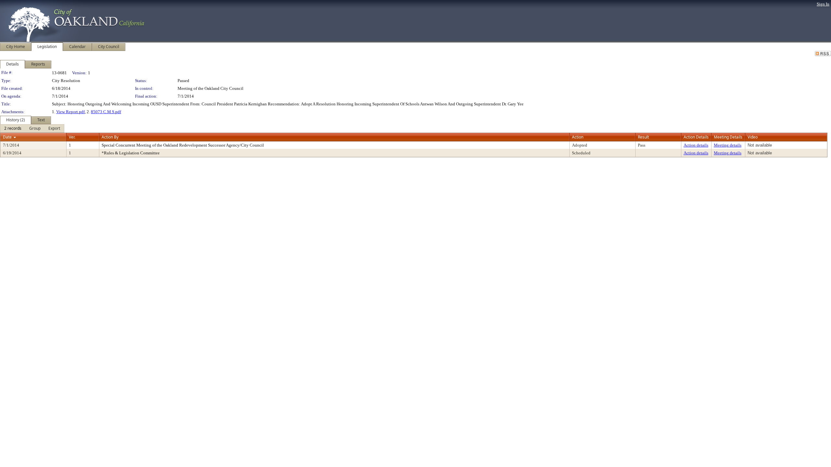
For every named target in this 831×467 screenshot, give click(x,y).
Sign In (823, 4)
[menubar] (32, 128)
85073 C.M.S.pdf (106, 111)
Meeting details (727, 145)
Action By (110, 137)
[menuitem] (12, 128)
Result (643, 137)
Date (7, 137)
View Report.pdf (70, 111)
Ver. (72, 137)
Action (577, 137)
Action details (696, 145)
